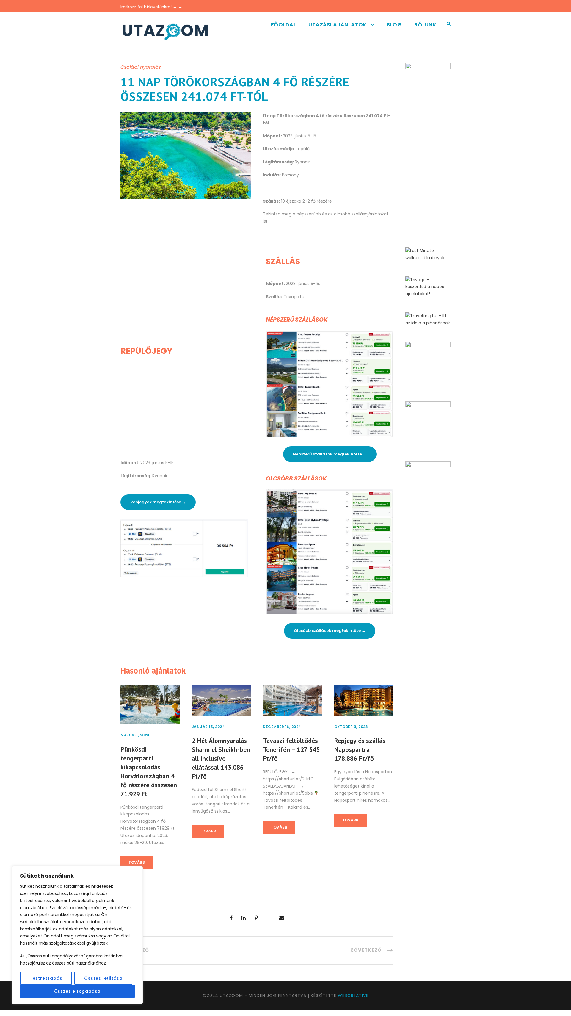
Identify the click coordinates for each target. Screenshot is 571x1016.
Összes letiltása (103, 978)
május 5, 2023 (135, 735)
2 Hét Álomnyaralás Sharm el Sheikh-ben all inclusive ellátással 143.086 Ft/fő (221, 758)
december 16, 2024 (282, 726)
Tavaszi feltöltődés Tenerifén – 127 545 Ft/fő (291, 749)
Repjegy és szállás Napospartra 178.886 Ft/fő (359, 749)
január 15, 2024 (208, 726)
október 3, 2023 (351, 726)
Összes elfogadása (77, 991)
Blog (394, 24)
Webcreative (353, 995)
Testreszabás (46, 978)
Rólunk (425, 24)
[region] (77, 935)
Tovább (136, 862)
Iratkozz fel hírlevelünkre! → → (151, 7)
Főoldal (283, 24)
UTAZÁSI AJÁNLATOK (337, 24)
